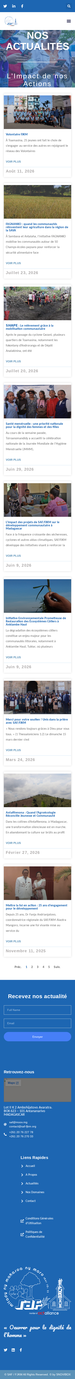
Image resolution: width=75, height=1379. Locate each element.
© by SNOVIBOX (60, 1374)
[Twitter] (5, 1350)
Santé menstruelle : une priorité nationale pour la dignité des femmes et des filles (34, 425)
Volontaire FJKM (17, 134)
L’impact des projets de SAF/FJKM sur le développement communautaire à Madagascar (32, 525)
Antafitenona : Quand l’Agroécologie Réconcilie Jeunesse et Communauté (31, 814)
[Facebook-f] (21, 1350)
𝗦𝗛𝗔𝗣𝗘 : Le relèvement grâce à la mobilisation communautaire (29, 327)
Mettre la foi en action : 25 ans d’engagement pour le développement (36, 907)
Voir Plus (13, 161)
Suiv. (57, 967)
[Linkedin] (13, 1350)
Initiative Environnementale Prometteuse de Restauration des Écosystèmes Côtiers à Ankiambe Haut (36, 621)
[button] (69, 6)
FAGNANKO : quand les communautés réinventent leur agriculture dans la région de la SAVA (37, 227)
